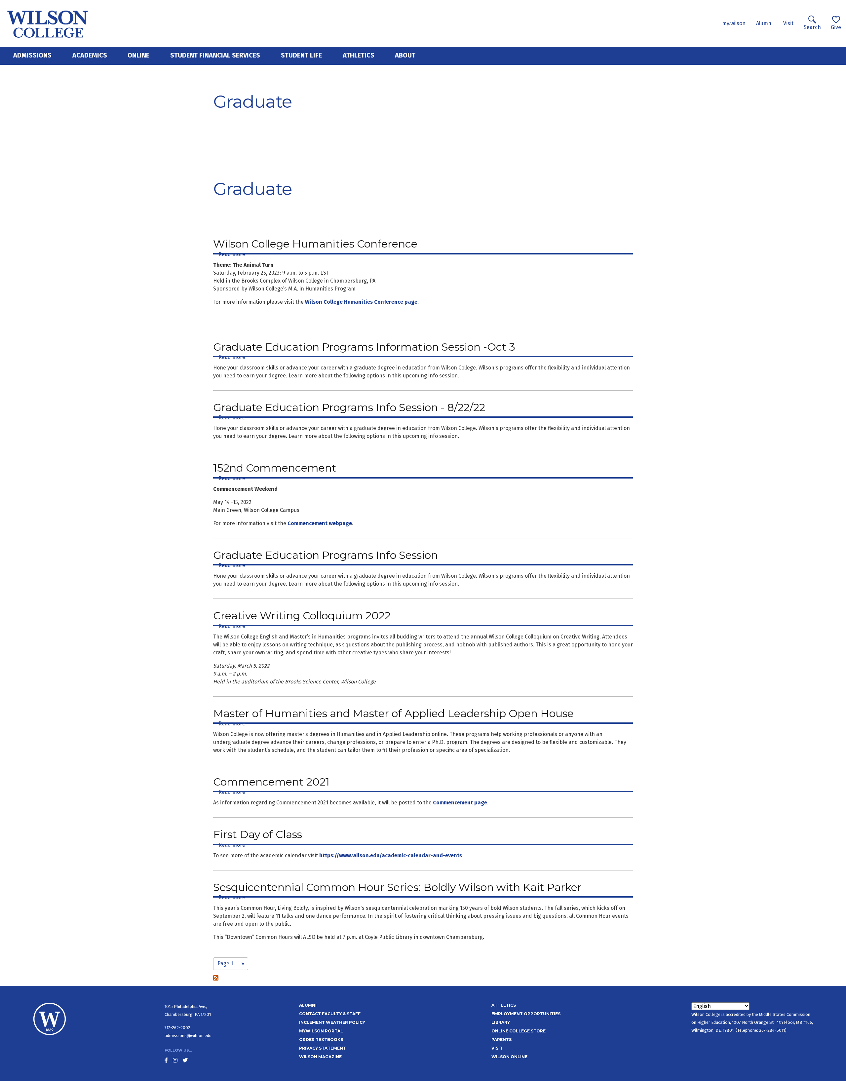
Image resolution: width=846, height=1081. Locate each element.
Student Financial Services (215, 55)
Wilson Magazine (320, 1056)
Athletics (358, 55)
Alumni (764, 23)
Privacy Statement (322, 1048)
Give (836, 27)
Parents (501, 1039)
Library (500, 1022)
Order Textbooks (321, 1039)
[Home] (47, 23)
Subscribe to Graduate (215, 978)
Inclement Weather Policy (332, 1022)
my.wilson (734, 23)
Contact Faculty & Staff (330, 1013)
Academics (89, 55)
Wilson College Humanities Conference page (361, 302)
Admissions (32, 55)
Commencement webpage (320, 523)
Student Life (301, 55)
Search (812, 27)
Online (138, 55)
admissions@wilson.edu (188, 1035)
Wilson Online (509, 1056)
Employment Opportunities (525, 1013)
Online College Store (518, 1030)
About (405, 55)
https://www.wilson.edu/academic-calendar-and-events (390, 855)
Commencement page (460, 802)
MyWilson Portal (321, 1030)
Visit (788, 23)
